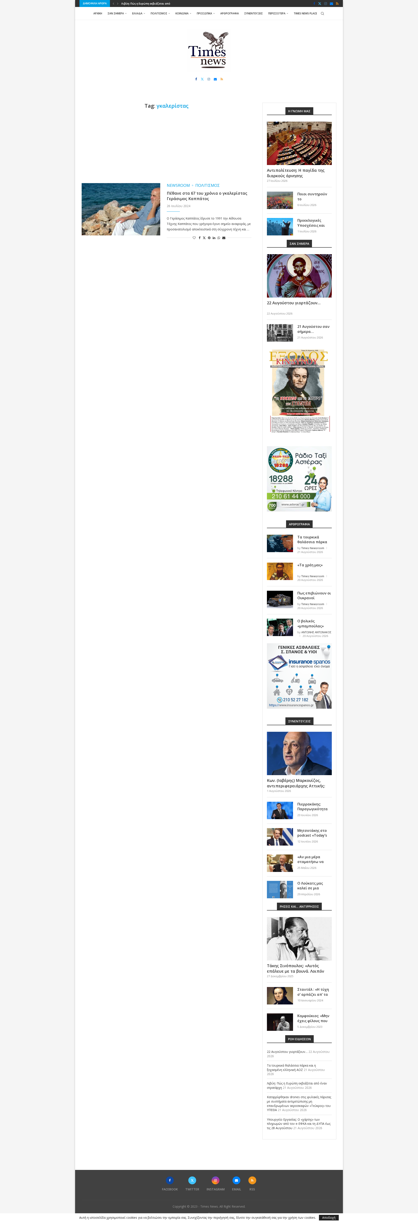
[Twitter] (319, 3)
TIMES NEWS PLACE (305, 13)
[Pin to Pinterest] (209, 238)
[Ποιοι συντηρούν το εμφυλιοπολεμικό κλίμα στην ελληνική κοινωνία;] (280, 200)
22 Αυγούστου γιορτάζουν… (293, 302)
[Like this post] (194, 238)
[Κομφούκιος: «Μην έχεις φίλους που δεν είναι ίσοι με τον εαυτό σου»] (280, 1022)
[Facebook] (314, 3)
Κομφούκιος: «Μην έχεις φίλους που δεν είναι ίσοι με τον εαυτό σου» (313, 1023)
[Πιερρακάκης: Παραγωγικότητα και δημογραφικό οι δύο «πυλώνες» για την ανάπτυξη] (280, 810)
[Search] (322, 13)
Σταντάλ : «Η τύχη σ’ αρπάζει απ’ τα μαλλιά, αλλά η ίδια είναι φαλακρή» (314, 996)
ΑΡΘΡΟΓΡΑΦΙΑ (229, 13)
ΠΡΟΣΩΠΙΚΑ (204, 13)
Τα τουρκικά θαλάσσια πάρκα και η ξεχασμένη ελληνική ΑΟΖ (312, 544)
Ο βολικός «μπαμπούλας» (310, 623)
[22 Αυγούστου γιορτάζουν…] (299, 276)
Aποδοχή (328, 1217)
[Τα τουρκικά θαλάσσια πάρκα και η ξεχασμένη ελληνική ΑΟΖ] (280, 543)
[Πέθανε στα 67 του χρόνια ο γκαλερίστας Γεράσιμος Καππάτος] (121, 209)
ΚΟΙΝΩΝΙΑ (182, 13)
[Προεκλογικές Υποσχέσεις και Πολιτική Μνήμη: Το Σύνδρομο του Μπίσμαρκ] (280, 226)
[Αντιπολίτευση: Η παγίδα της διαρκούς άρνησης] (299, 143)
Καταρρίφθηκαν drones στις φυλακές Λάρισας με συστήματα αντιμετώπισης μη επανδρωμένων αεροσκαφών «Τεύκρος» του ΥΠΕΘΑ (299, 1103)
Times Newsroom (312, 548)
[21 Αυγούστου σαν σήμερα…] (280, 333)
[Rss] (337, 3)
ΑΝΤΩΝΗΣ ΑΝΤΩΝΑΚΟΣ (316, 632)
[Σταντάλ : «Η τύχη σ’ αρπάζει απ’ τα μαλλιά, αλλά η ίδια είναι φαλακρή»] (280, 995)
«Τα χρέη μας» (310, 565)
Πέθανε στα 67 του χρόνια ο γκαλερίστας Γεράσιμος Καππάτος (207, 196)
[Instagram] (325, 3)
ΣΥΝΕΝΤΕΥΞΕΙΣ (253, 13)
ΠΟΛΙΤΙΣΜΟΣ (159, 13)
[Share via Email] (223, 238)
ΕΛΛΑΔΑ (137, 13)
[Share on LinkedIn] (214, 238)
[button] (113, 3)
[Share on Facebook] (200, 238)
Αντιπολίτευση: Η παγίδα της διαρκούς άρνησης (296, 173)
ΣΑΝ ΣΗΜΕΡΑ (116, 13)
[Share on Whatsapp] (218, 238)
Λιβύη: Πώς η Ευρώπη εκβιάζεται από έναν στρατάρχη (156, 3)
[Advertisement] (166, 146)
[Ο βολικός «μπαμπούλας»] (280, 627)
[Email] (331, 3)
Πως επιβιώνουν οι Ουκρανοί (314, 595)
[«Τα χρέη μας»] (280, 571)
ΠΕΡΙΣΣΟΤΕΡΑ (276, 13)
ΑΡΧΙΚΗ (97, 13)
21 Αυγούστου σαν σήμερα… (313, 329)
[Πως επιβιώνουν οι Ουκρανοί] (280, 599)
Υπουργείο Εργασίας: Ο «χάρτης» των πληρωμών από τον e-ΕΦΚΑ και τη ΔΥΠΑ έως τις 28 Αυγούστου (298, 1123)
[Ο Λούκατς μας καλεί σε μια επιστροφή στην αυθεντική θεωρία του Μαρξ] (280, 889)
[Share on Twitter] (204, 238)
